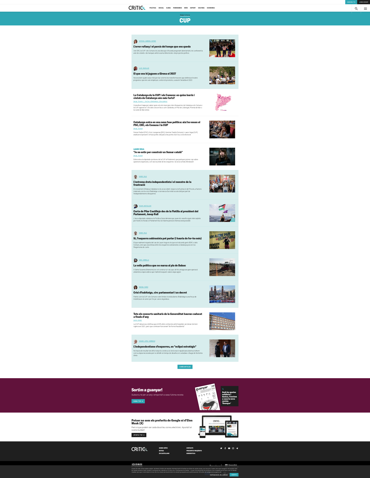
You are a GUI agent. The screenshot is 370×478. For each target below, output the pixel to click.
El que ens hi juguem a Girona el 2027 (154, 73)
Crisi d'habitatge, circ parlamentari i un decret (160, 292)
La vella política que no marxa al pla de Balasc (159, 265)
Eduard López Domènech (147, 341)
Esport (193, 8)
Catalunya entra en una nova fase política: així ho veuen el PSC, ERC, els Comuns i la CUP (166, 123)
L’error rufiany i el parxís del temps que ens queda (161, 46)
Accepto (234, 474)
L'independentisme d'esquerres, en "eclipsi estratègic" (164, 346)
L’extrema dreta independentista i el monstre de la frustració (162, 183)
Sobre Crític (163, 448)
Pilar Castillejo (145, 206)
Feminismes (177, 8)
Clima (168, 8)
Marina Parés (143, 287)
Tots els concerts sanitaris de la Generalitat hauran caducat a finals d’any (167, 315)
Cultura (201, 8)
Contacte (189, 448)
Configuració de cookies (219, 474)
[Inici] (140, 449)
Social (161, 8)
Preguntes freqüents (194, 451)
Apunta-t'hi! (138, 435)
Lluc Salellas (144, 68)
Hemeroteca (185, 15)
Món (186, 8)
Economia (211, 8)
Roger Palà (143, 176)
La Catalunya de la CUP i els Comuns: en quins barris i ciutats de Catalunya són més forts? (164, 96)
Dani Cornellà (144, 260)
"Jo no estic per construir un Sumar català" (158, 151)
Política (153, 8)
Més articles (186, 367)
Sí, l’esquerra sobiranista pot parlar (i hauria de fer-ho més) (167, 238)
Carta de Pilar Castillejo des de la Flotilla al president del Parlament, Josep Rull (165, 212)
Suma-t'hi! (137, 401)
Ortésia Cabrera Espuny (147, 41)
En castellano (164, 453)
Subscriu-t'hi (351, 2)
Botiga (161, 451)
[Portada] (137, 8)
